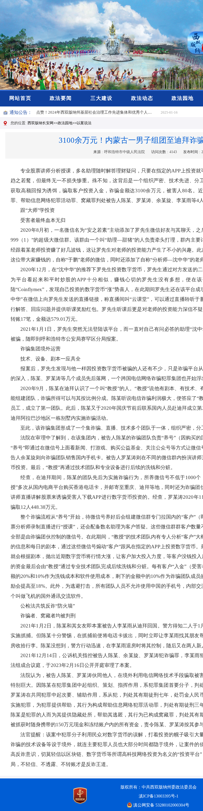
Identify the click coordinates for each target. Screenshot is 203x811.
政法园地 (183, 98)
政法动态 (142, 98)
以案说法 (84, 123)
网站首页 (20, 98)
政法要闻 (61, 98)
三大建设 (101, 98)
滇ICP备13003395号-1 (158, 796)
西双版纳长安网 (40, 123)
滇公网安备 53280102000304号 (161, 805)
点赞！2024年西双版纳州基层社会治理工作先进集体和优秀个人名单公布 (98, 112)
